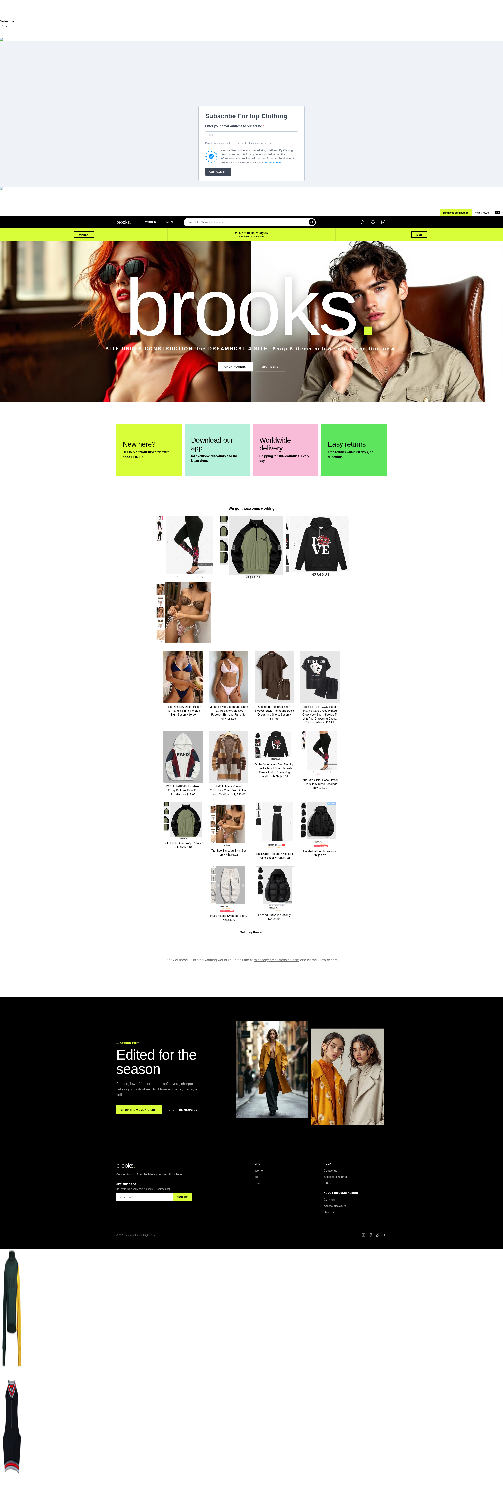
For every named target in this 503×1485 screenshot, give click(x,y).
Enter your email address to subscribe (234, 126)
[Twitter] (378, 1235)
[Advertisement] (251, 76)
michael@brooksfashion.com (276, 959)
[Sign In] (362, 222)
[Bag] (383, 222)
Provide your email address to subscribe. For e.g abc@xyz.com (238, 143)
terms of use (273, 162)
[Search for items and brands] (312, 222)
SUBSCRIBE (218, 172)
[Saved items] (372, 222)
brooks (125, 1165)
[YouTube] (385, 1235)
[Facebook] (371, 1235)
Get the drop (126, 1184)
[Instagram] (363, 1235)
